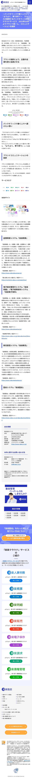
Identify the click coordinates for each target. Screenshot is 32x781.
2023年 (9, 515)
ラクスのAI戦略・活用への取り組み (11, 712)
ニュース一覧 (25, 6)
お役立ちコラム (21, 701)
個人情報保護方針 (7, 718)
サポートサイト (6, 714)
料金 (4, 701)
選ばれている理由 (7, 695)
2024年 (23, 513)
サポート (5, 699)
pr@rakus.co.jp (16, 464)
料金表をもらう (15, 732)
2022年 (16, 515)
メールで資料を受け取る (15, 726)
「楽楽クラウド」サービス (10, 561)
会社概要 (5, 705)
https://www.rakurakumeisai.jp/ (12, 329)
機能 (4, 697)
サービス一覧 (6, 707)
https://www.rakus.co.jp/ (19, 444)
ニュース (19, 699)
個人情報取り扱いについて (9, 716)
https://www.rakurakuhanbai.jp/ (12, 380)
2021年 (23, 515)
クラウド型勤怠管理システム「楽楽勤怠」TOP (10, 6)
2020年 (9, 517)
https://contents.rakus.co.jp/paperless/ (14, 280)
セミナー (19, 703)
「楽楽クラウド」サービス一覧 (10, 709)
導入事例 (19, 695)
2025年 (16, 513)
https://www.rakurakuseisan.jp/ (12, 273)
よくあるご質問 (21, 697)
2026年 (9, 513)
